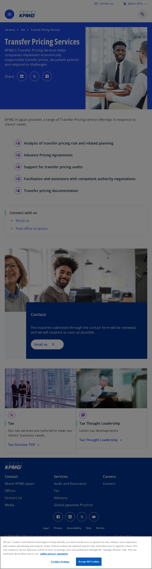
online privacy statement (54, 553)
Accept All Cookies (88, 561)
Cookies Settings (60, 561)
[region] (76, 552)
